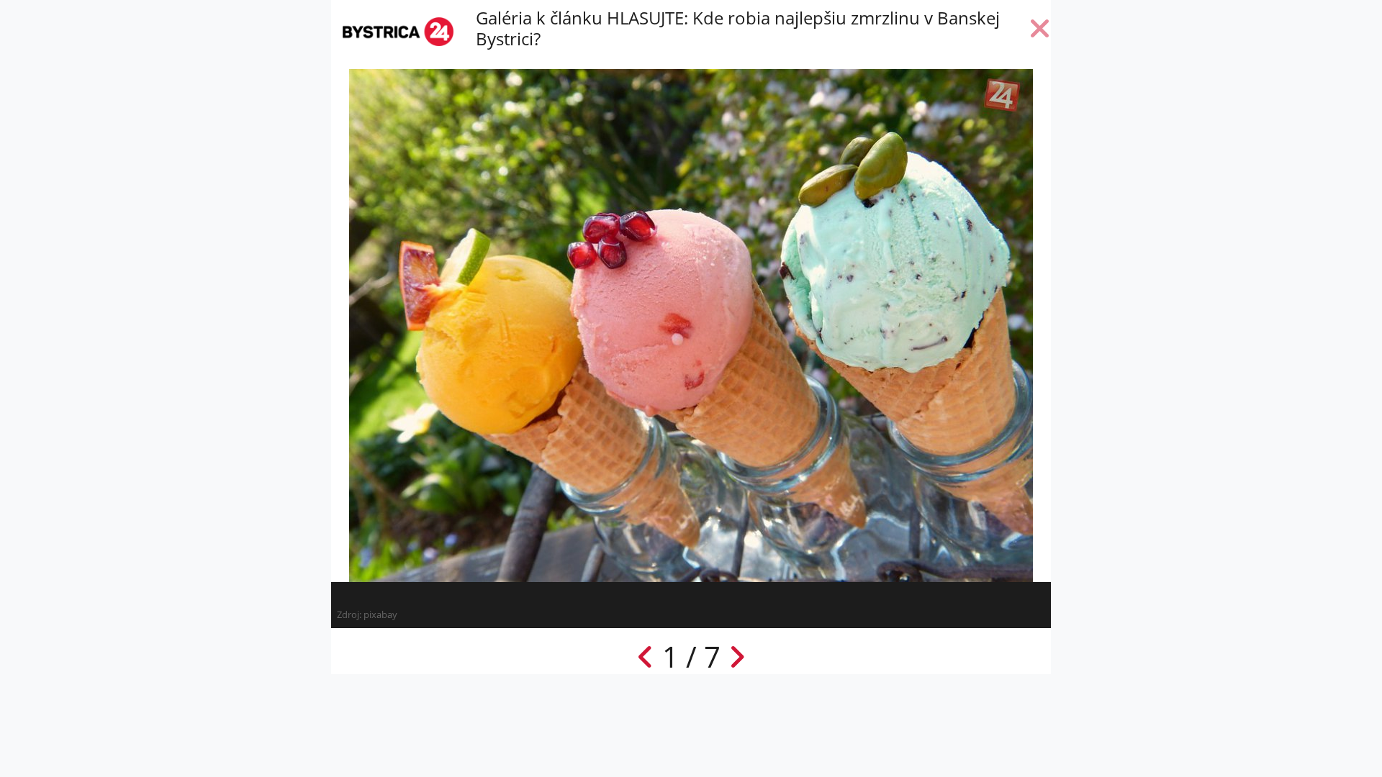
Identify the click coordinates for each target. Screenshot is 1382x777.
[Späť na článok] (1040, 31)
